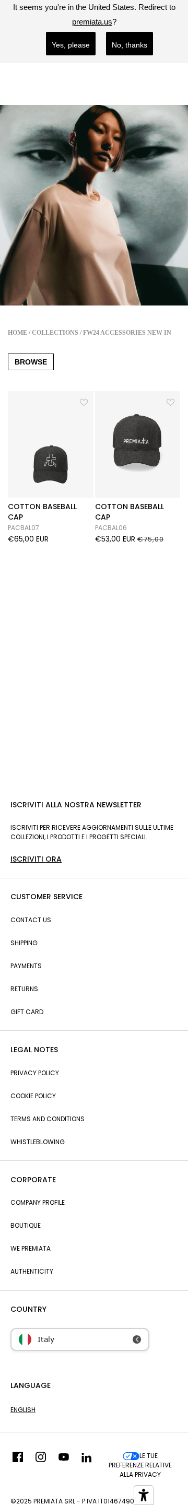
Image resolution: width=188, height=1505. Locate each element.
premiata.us (92, 21)
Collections (55, 332)
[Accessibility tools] (144, 1495)
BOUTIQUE (25, 1225)
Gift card (26, 1011)
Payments (26, 965)
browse (31, 362)
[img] (17, 1465)
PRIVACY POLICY (34, 1072)
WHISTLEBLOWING (37, 1141)
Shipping (24, 942)
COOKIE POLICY (33, 1095)
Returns (24, 988)
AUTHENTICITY (31, 1271)
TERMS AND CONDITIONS (47, 1118)
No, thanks (129, 45)
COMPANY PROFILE (37, 1202)
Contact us (30, 919)
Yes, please (71, 45)
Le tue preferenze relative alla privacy (140, 1465)
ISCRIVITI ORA (36, 859)
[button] (84, 401)
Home (17, 332)
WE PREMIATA (30, 1248)
